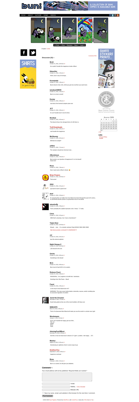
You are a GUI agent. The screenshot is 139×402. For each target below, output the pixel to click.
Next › (76, 45)
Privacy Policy (103, 137)
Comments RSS (92, 55)
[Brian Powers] (45, 180)
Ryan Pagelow (52, 399)
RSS (118, 15)
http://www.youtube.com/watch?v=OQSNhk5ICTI (63, 230)
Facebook (110, 15)
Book (23, 15)
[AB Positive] (69, 42)
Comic (48, 48)
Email (115, 15)
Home (46, 15)
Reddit (101, 138)
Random (69, 45)
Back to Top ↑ (90, 399)
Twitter (112, 15)
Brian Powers (55, 175)
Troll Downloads (56, 127)
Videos (53, 15)
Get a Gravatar (81, 386)
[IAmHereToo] (45, 355)
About (30, 15)
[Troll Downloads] (45, 132)
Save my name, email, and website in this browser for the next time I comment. (69, 393)
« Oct (99, 132)
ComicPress (75, 399)
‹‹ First (57, 45)
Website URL (75, 390)
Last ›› (82, 45)
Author (38, 15)
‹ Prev (63, 45)
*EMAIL (78, 386)
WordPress (66, 399)
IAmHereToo (54, 350)
